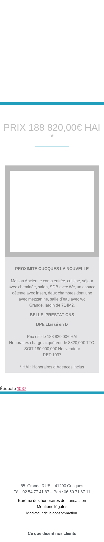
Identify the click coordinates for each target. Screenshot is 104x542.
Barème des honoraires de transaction (52, 500)
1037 (21, 388)
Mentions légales (52, 506)
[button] (81, 51)
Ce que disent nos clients (52, 533)
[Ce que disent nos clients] (52, 527)
